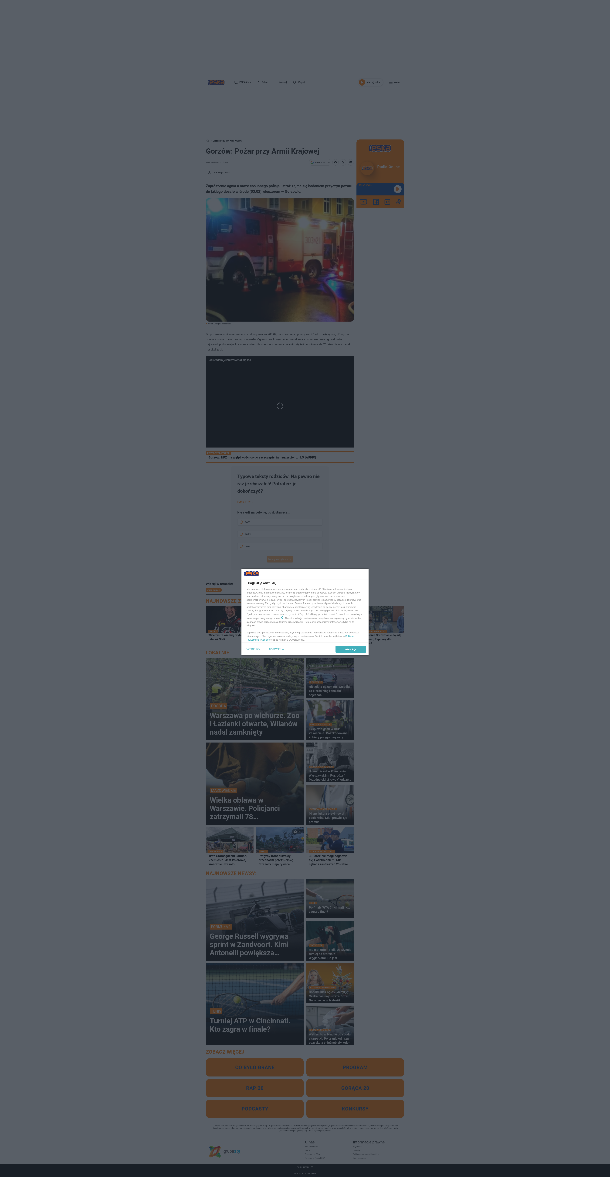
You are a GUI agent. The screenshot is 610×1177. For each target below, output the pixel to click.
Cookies (265, 639)
